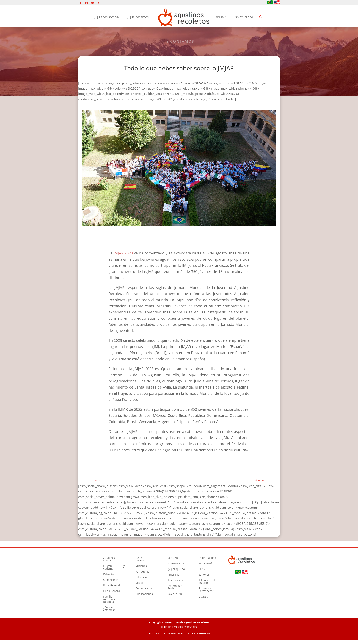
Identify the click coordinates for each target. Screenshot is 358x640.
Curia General (112, 591)
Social (139, 583)
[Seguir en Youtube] (92, 3)
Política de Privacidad (199, 633)
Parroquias (142, 571)
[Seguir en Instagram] (86, 3)
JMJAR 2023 (123, 253)
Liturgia (203, 596)
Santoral (204, 574)
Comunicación (144, 588)
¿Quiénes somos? (106, 17)
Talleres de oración (207, 581)
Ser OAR (220, 17)
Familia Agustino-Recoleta (109, 599)
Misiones (141, 566)
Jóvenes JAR (175, 594)
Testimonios (175, 580)
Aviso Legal (154, 633)
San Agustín (206, 563)
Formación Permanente (206, 590)
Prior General (111, 585)
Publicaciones (144, 594)
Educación (142, 577)
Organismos (110, 580)
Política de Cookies (174, 633)
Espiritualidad (243, 17)
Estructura (109, 574)
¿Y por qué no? (177, 569)
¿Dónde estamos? (109, 609)
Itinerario (173, 574)
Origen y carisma (113, 567)
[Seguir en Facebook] (80, 3)
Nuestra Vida (176, 563)
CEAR (202, 569)
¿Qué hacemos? (138, 17)
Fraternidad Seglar (175, 587)
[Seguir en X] (98, 3)
